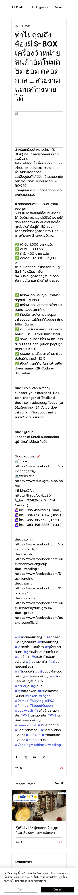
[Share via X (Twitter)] (25, 757)
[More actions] (61, 26)
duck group (39, 7)
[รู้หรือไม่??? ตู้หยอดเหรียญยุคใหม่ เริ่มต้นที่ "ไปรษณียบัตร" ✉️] (39, 805)
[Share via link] (43, 757)
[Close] (73, 872)
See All (59, 783)
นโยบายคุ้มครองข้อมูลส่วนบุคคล (28, 881)
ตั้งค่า (20, 889)
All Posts (17, 7)
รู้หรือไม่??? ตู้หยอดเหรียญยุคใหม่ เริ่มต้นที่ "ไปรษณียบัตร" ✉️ (38, 830)
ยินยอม (57, 889)
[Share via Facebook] (16, 757)
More (58, 7)
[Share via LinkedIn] (34, 757)
